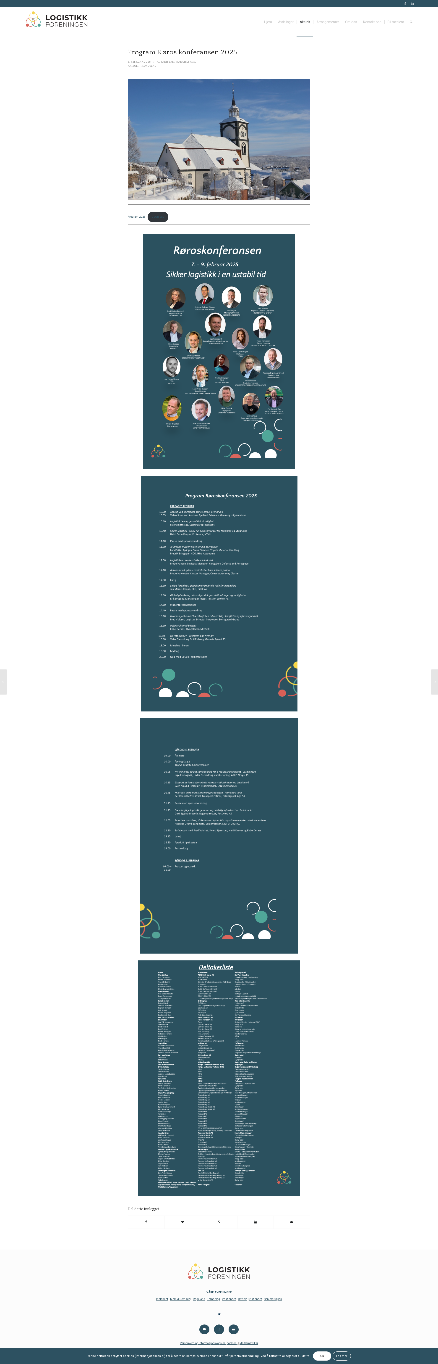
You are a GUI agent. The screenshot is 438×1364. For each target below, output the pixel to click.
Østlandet (255, 1299)
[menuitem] (268, 22)
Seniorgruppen (273, 1299)
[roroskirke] (219, 139)
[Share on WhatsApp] (219, 1222)
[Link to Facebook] (405, 3)
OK (322, 1356)
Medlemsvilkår (249, 1343)
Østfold (242, 1299)
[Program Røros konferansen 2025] (3, 682)
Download (158, 216)
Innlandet (162, 1299)
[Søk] (411, 22)
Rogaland (199, 1299)
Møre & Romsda (180, 1299)
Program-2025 (137, 216)
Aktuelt (133, 65)
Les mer (341, 1356)
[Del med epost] (292, 1222)
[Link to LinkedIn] (412, 3)
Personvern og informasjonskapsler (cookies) (208, 1343)
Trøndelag (148, 65)
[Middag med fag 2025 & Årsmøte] (434, 682)
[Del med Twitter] (183, 1222)
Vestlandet (229, 1299)
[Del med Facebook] (146, 1222)
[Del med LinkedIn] (255, 1222)
